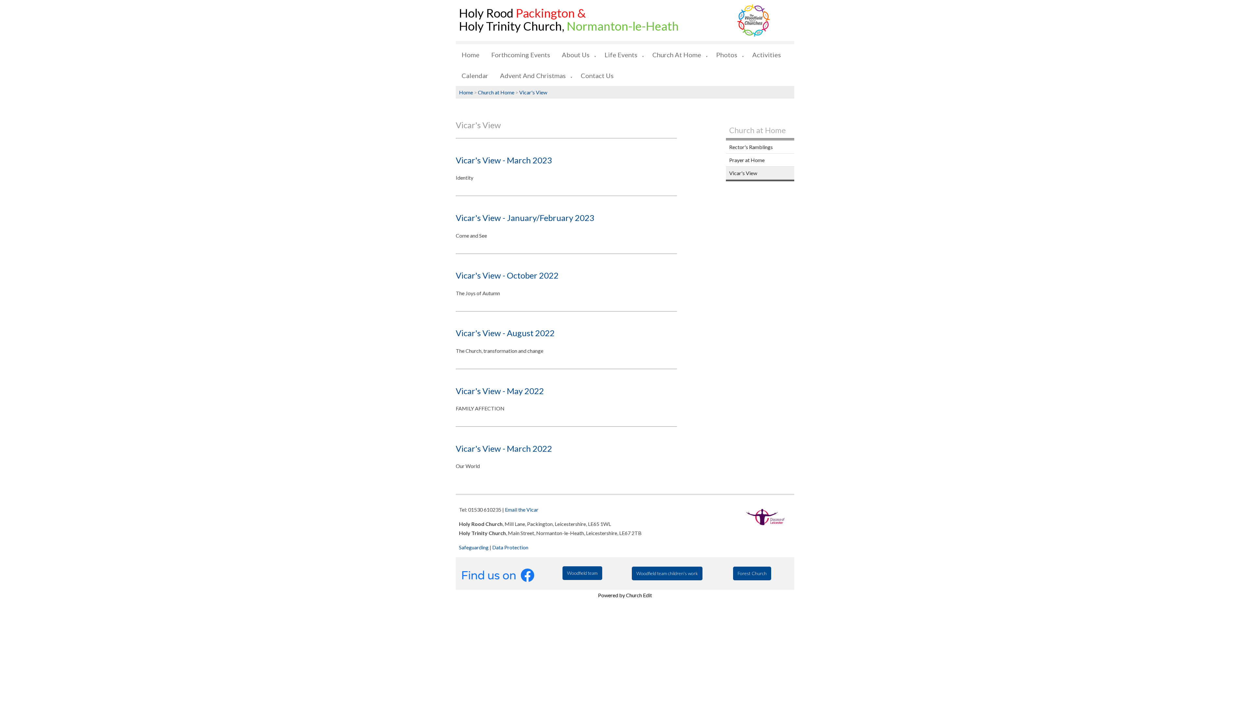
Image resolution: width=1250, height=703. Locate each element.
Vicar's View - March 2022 (504, 448)
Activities (766, 55)
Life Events (620, 55)
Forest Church (752, 573)
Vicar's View (533, 92)
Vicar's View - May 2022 (500, 391)
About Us (576, 55)
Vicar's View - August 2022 (505, 333)
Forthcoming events (520, 55)
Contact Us (597, 75)
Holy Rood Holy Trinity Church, (569, 19)
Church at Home (676, 55)
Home (470, 55)
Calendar (475, 75)
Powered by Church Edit (625, 595)
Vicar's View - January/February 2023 (525, 218)
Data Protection (510, 547)
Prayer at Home (747, 160)
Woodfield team (582, 573)
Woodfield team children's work (667, 573)
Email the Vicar (521, 509)
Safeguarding (474, 547)
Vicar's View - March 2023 (504, 160)
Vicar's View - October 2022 (507, 275)
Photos (726, 55)
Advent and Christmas (533, 75)
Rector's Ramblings (751, 147)
